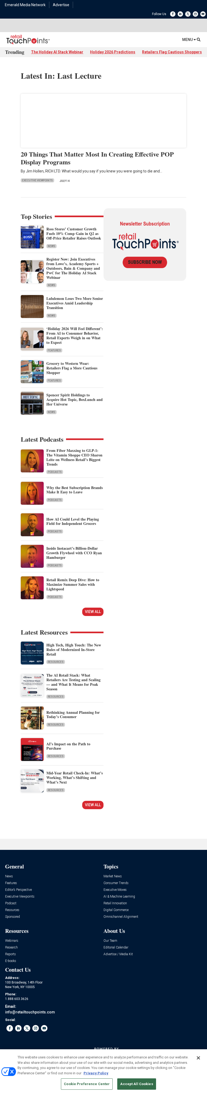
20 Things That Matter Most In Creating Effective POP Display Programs (97, 158)
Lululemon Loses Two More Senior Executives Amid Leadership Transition (74, 303)
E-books (10, 961)
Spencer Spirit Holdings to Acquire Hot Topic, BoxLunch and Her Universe (74, 399)
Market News (113, 876)
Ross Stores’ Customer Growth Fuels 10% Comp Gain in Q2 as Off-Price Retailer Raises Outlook (73, 233)
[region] (103, 1071)
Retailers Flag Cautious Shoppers (172, 52)
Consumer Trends (116, 883)
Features (54, 350)
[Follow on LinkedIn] (180, 14)
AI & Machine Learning (119, 896)
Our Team (110, 941)
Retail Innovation (115, 903)
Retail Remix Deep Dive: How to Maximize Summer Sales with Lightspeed (72, 584)
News (51, 246)
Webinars (11, 941)
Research (11, 947)
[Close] (198, 1058)
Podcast (10, 903)
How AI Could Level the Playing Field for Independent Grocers (72, 521)
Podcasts (55, 471)
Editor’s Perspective (18, 890)
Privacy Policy (96, 1073)
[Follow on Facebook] (172, 14)
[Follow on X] (188, 14)
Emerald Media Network (25, 5)
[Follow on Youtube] (203, 14)
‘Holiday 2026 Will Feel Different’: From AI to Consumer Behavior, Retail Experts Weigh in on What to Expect (74, 335)
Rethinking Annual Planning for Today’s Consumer (73, 714)
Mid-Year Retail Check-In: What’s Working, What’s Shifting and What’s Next (74, 777)
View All (93, 612)
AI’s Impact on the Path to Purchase (68, 746)
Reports (10, 954)
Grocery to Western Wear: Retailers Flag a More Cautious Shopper (71, 368)
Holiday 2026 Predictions (112, 52)
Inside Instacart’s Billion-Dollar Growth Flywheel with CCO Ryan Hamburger (74, 552)
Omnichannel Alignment (121, 917)
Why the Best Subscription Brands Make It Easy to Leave (74, 490)
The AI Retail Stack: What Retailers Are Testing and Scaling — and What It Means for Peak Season (73, 681)
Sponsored (12, 917)
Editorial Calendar (116, 947)
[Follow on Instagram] (195, 14)
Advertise (61, 5)
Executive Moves (115, 890)
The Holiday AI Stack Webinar (57, 52)
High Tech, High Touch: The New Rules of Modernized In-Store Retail (73, 649)
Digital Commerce (116, 910)
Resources (56, 661)
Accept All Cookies (136, 1084)
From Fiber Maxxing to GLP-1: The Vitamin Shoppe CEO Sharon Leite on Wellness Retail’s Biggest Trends (74, 457)
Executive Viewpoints (37, 180)
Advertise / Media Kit (118, 954)
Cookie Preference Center (87, 1084)
